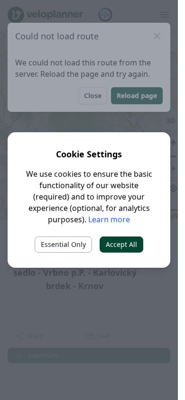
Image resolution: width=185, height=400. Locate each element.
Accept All (121, 244)
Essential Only (63, 244)
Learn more (109, 219)
